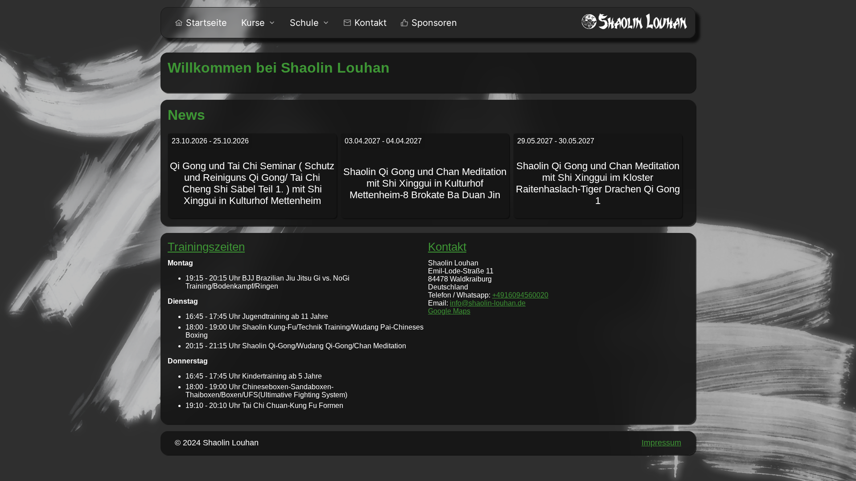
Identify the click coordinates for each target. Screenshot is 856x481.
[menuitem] (201, 22)
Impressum (661, 442)
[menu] (316, 22)
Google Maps (449, 311)
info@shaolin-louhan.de (488, 303)
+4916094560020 (520, 295)
